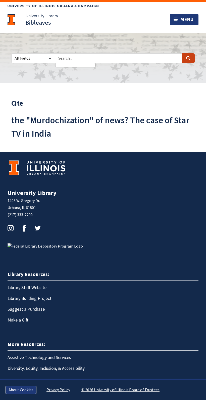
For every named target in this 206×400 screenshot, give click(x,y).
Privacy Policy (58, 390)
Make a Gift (18, 320)
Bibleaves (38, 22)
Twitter (38, 228)
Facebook (24, 228)
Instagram (11, 228)
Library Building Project (30, 298)
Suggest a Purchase (26, 309)
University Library (41, 16)
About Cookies (21, 390)
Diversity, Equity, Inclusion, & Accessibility (46, 368)
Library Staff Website (27, 288)
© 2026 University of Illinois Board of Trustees (120, 390)
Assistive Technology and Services (39, 357)
